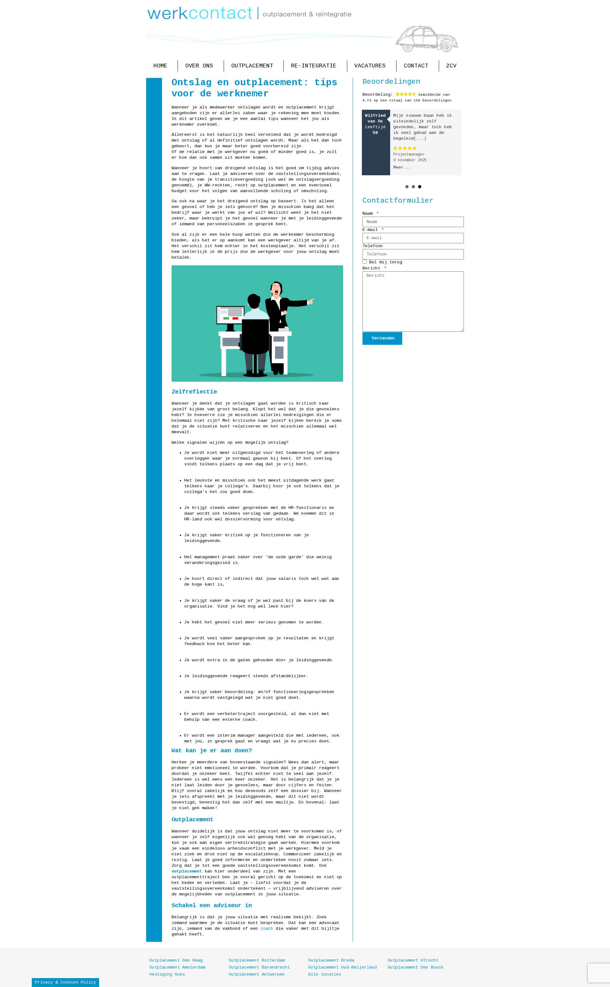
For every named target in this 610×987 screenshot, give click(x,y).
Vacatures (370, 66)
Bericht (373, 268)
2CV (451, 66)
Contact (416, 66)
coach (267, 928)
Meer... (402, 167)
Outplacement (252, 66)
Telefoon (373, 246)
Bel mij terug (385, 262)
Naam (369, 213)
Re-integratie (313, 66)
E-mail (371, 229)
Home (160, 66)
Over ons (199, 66)
